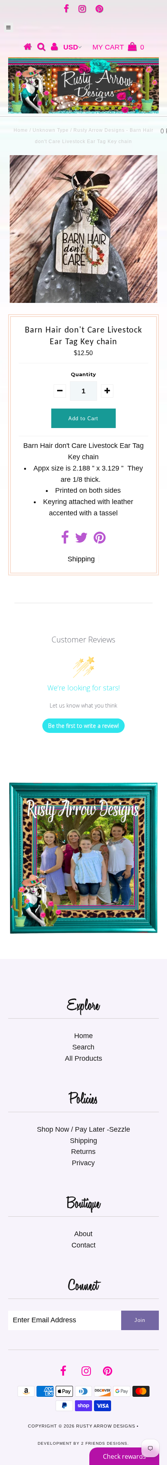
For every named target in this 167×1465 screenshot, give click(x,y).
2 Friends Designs (104, 1443)
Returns (83, 1151)
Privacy (83, 1163)
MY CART (118, 47)
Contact (83, 1245)
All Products (83, 1058)
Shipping (81, 559)
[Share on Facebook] (65, 540)
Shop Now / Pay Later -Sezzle (83, 1129)
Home (21, 130)
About (83, 1234)
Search (83, 1047)
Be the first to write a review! (83, 725)
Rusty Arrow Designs (105, 1426)
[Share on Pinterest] (100, 540)
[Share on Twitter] (81, 540)
